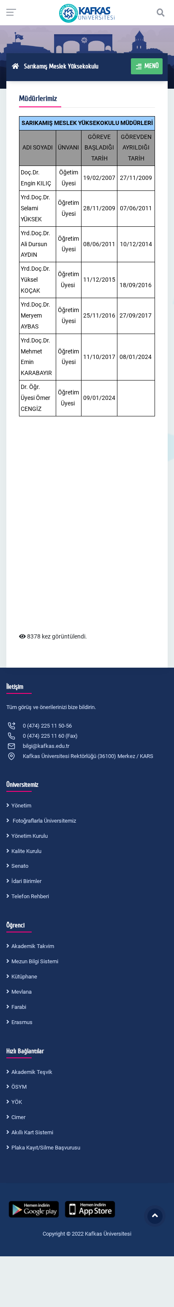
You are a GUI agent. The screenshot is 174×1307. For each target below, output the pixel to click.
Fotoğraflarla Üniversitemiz (43, 821)
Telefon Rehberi (30, 896)
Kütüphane (24, 976)
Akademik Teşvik (31, 1072)
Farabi (18, 1007)
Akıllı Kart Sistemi (32, 1132)
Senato (19, 866)
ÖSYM (19, 1087)
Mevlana (21, 992)
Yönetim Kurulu (29, 836)
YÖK (16, 1102)
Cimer (18, 1117)
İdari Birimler (26, 881)
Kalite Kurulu (26, 851)
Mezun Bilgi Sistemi (34, 961)
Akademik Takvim (32, 946)
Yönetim (21, 805)
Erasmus (22, 1022)
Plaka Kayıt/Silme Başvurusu (45, 1147)
